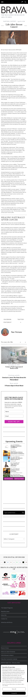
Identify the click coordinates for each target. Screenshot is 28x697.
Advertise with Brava (6, 622)
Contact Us (4, 618)
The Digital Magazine (7, 607)
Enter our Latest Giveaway (8, 651)
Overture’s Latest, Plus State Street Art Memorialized (14, 378)
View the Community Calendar (9, 659)
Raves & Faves (5, 648)
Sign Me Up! (14, 421)
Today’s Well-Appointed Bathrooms (14, 367)
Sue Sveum (16, 332)
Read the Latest (5, 611)
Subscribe (3, 615)
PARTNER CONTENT (9, 21)
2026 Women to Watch (7, 655)
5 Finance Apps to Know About (14, 384)
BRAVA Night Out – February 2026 (10, 662)
